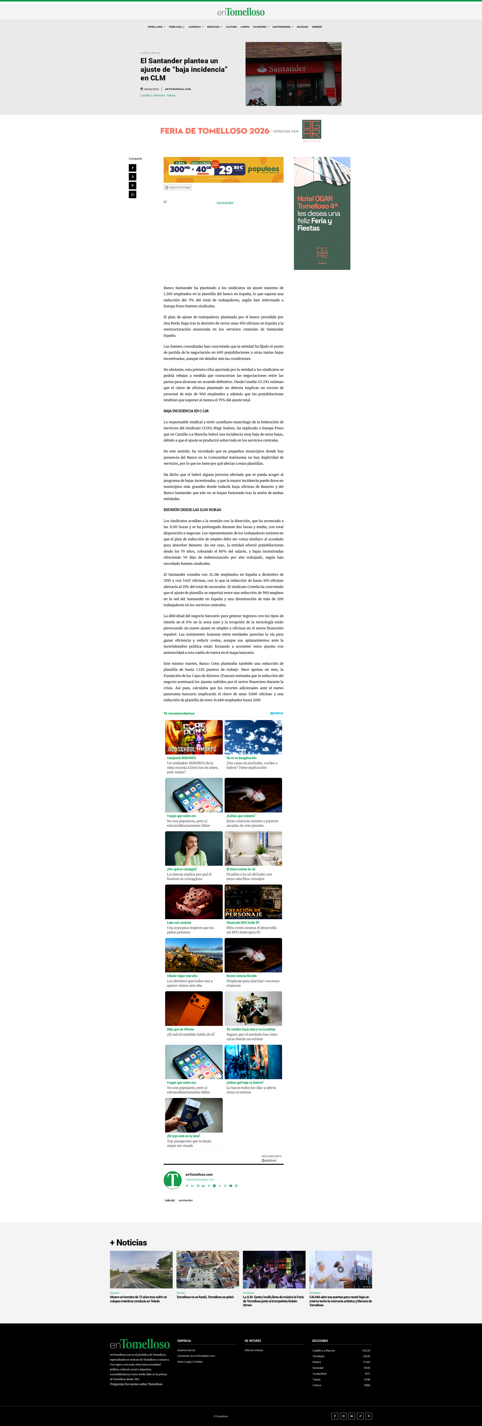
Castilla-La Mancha (150, 52)
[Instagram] (198, 1185)
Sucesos (114, 1292)
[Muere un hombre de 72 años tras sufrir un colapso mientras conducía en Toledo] (141, 1269)
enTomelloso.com (178, 89)
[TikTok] (360, 1416)
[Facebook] (132, 168)
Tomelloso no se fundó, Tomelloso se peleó (205, 1297)
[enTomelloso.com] (173, 1180)
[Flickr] (192, 1185)
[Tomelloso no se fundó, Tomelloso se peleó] (207, 1269)
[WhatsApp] (132, 194)
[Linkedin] (203, 1185)
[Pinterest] (132, 185)
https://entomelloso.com (200, 1179)
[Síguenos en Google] (178, 194)
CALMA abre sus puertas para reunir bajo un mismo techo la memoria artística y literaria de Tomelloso (340, 1301)
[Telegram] (214, 1185)
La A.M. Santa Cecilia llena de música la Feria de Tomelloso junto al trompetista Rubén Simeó (273, 1301)
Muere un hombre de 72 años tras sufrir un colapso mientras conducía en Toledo (138, 1299)
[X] (132, 176)
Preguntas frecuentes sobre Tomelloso (136, 1384)
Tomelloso (248, 1292)
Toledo (171, 95)
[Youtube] (230, 1185)
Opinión (180, 1292)
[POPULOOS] (224, 181)
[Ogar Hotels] (322, 268)
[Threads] (236, 1185)
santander (186, 1200)
